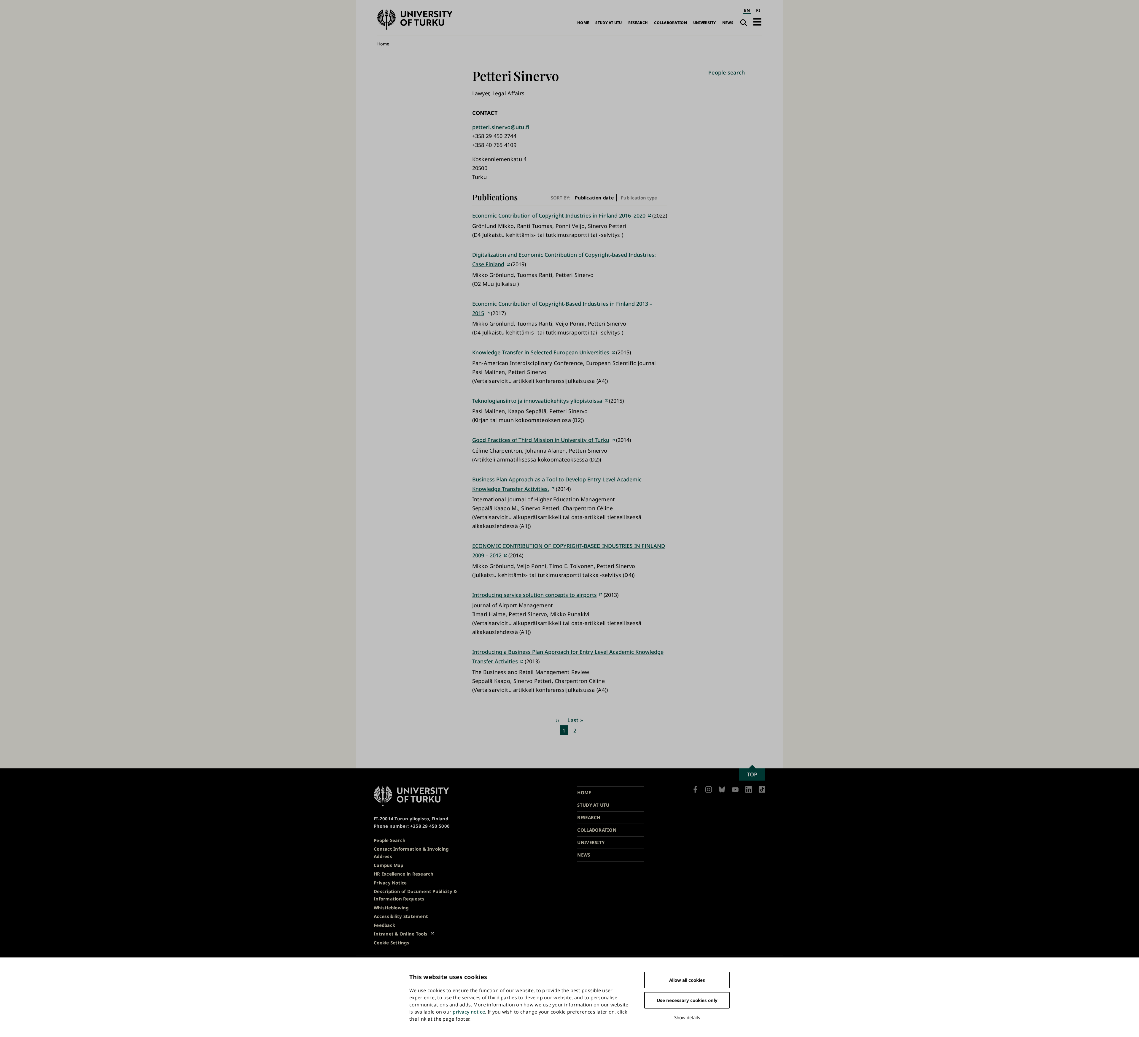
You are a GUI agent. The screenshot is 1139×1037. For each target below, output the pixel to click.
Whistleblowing (391, 908)
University (704, 22)
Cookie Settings (391, 943)
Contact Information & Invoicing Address (411, 852)
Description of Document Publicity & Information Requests (415, 895)
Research (638, 22)
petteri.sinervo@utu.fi (500, 127)
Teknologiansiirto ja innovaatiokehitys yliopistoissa (537, 400)
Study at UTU (608, 22)
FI (758, 10)
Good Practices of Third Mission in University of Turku (540, 439)
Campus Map (388, 865)
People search (726, 72)
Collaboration (670, 22)
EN (747, 10)
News (727, 22)
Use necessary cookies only (687, 1000)
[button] (757, 21)
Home (583, 22)
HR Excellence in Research (404, 874)
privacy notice (469, 1012)
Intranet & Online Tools (400, 934)
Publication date (594, 198)
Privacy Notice (390, 883)
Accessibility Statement (401, 916)
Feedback (384, 925)
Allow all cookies (687, 980)
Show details (687, 1017)
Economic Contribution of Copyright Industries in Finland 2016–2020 (558, 215)
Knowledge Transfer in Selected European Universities (540, 352)
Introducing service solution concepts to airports (534, 594)
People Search (390, 840)
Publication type (639, 198)
